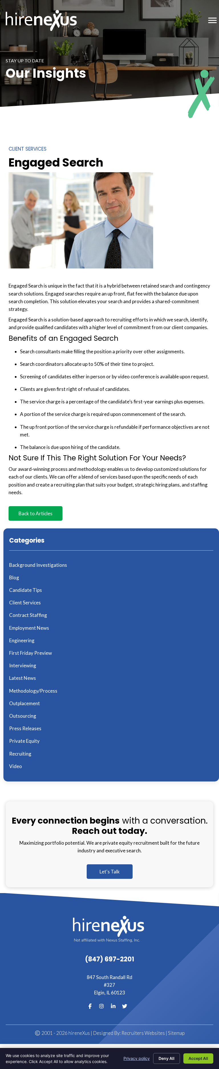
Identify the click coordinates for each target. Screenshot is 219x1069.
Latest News (22, 678)
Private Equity (24, 741)
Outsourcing (22, 716)
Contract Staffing (28, 615)
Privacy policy (136, 1058)
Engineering (22, 640)
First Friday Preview (30, 653)
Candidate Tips (25, 590)
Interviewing (22, 665)
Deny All (167, 1058)
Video (15, 766)
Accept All (198, 1058)
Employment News (29, 628)
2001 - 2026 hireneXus (65, 1033)
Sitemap (176, 1033)
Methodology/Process (33, 691)
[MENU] (212, 20)
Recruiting (20, 754)
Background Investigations (38, 565)
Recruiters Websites (143, 1033)
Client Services (27, 148)
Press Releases (25, 728)
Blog (14, 577)
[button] (35, 513)
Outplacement (24, 703)
